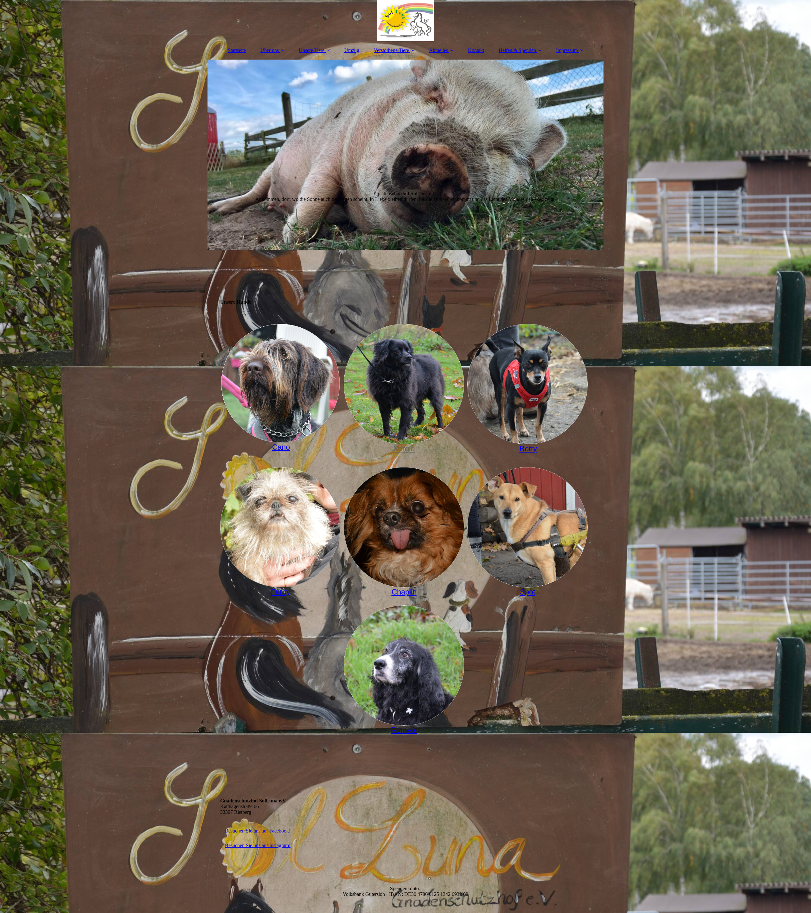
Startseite (237, 50)
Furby (280, 592)
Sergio (404, 448)
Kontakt (476, 50)
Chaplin (404, 592)
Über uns (269, 50)
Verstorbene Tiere (391, 50)
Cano (281, 447)
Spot (527, 592)
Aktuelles (438, 50)
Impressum (567, 50)
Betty (528, 448)
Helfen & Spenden (517, 50)
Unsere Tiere (311, 50)
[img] (405, 20)
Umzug (351, 50)
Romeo (404, 730)
